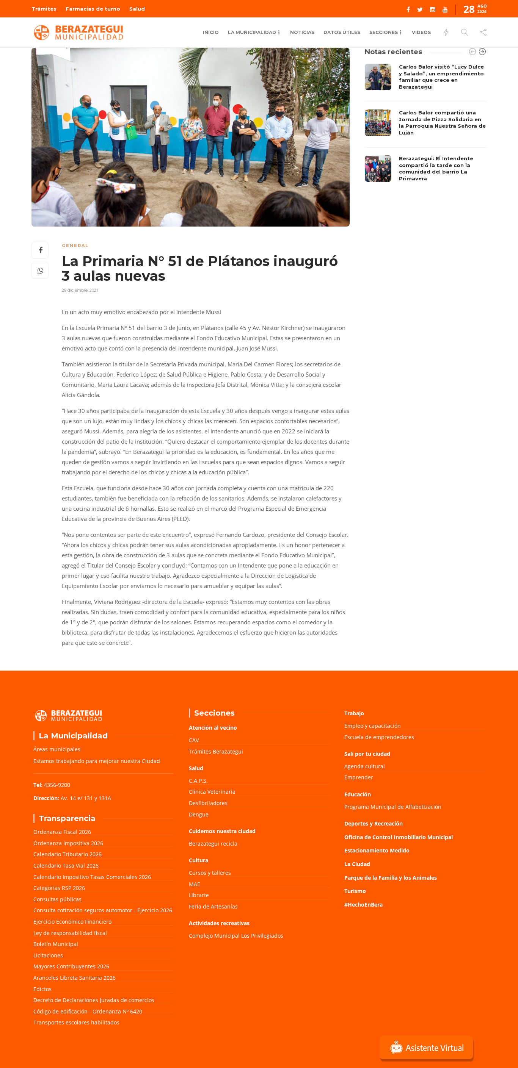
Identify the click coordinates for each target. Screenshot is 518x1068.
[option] (426, 125)
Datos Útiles (341, 32)
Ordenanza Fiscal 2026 (62, 831)
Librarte (199, 895)
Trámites (44, 9)
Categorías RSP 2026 (59, 887)
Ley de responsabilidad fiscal (70, 933)
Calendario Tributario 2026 (67, 854)
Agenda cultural (364, 766)
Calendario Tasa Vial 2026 (66, 865)
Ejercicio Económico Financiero (72, 921)
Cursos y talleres (210, 872)
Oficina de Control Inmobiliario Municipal (398, 837)
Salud (137, 9)
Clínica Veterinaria (212, 791)
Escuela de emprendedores (379, 737)
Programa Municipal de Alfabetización (392, 806)
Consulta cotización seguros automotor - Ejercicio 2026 (102, 910)
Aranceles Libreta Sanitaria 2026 (74, 977)
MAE (194, 884)
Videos (421, 32)
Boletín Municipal (55, 944)
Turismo (355, 890)
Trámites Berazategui (216, 751)
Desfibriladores (208, 803)
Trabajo (354, 713)
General (75, 245)
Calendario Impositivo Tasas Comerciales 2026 (92, 876)
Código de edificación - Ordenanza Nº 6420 (87, 1011)
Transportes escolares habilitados (76, 1022)
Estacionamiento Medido (377, 850)
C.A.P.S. (198, 780)
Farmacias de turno (93, 9)
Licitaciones (48, 955)
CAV (194, 740)
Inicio (211, 32)
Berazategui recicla (213, 843)
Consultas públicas (57, 899)
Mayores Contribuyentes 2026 (71, 966)
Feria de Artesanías (213, 906)
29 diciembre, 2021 (80, 290)
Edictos (42, 989)
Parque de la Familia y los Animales (390, 877)
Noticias (302, 32)
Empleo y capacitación (372, 725)
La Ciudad (357, 864)
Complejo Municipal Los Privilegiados (236, 935)
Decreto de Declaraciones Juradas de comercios (93, 1000)
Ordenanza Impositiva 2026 (68, 843)
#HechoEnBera (363, 904)
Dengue (199, 814)
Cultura (198, 860)
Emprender (358, 777)
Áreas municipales (56, 749)
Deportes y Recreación (373, 823)
